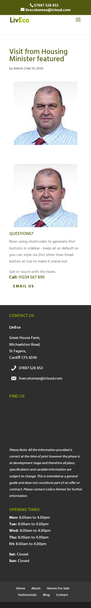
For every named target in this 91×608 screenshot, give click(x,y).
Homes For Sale (58, 588)
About (36, 588)
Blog (46, 595)
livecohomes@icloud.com (40, 378)
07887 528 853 (31, 368)
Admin (18, 68)
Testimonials (27, 595)
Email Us (23, 286)
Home (20, 588)
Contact (62, 595)
